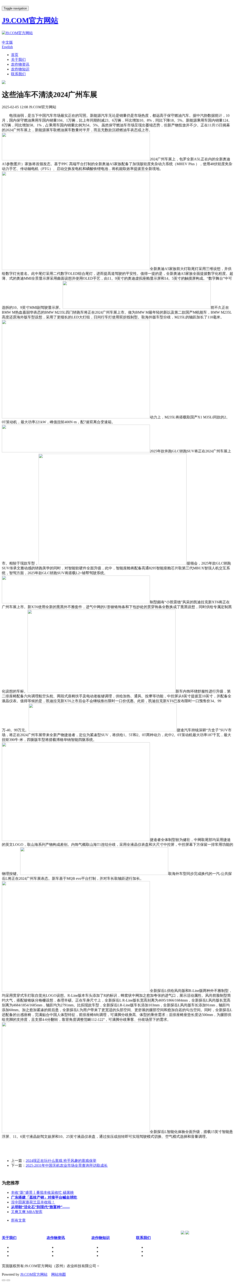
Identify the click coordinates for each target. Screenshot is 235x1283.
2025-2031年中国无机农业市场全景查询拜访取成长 (67, 1165)
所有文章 (18, 1220)
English (7, 47)
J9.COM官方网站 (34, 1274)
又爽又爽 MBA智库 (26, 1212)
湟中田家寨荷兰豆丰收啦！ (33, 1202)
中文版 (7, 42)
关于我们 (18, 59)
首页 (14, 55)
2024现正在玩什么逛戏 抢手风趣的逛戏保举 (61, 1161)
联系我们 (18, 74)
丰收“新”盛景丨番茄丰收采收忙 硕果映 (42, 1192)
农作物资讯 (20, 64)
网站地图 (58, 1274)
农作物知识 (20, 69)
